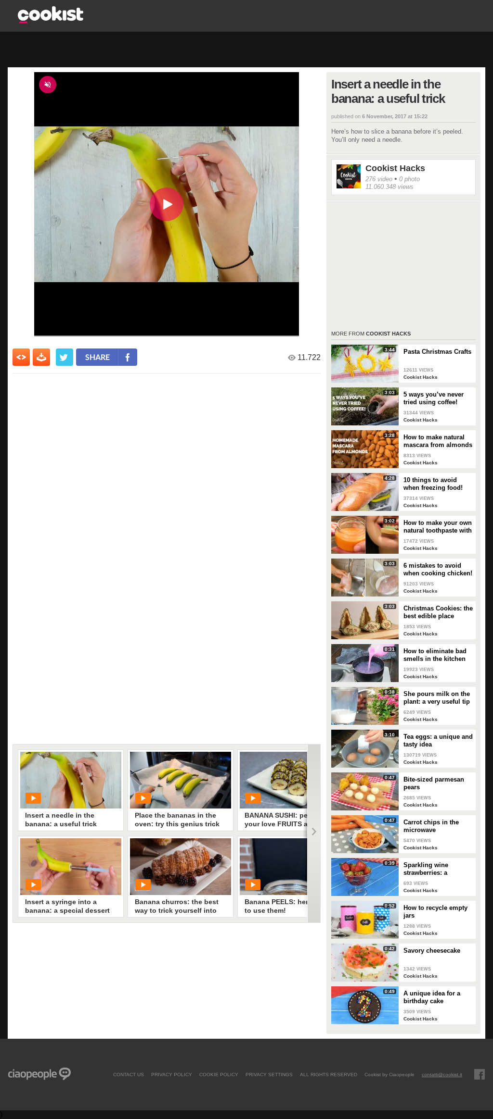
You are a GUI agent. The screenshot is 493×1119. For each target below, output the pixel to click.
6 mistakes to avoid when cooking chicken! (437, 569)
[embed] (21, 357)
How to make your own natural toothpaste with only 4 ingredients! (437, 527)
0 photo (409, 179)
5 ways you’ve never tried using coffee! (433, 398)
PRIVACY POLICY (171, 1074)
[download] (41, 357)
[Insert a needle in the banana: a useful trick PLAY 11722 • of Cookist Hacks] (70, 780)
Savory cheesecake (431, 950)
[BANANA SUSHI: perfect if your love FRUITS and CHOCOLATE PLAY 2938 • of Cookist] (290, 780)
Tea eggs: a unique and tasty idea (438, 740)
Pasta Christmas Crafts (437, 351)
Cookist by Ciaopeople (389, 1074)
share (97, 356)
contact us (128, 1074)
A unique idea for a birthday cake (431, 997)
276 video (378, 179)
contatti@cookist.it (442, 1074)
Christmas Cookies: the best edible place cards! (438, 612)
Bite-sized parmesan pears (433, 783)
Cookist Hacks (395, 168)
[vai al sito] (50, 21)
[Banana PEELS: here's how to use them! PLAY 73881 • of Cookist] (290, 866)
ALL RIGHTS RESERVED (328, 1074)
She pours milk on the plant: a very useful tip (436, 697)
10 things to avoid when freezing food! (433, 483)
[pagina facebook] (479, 1074)
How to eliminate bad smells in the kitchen (435, 654)
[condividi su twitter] (64, 357)
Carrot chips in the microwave (431, 826)
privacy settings (269, 1074)
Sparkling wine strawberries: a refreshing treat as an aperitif (435, 869)
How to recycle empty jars (435, 911)
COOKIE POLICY (218, 1074)
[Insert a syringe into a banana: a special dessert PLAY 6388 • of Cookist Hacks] (70, 866)
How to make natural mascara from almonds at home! (437, 441)
